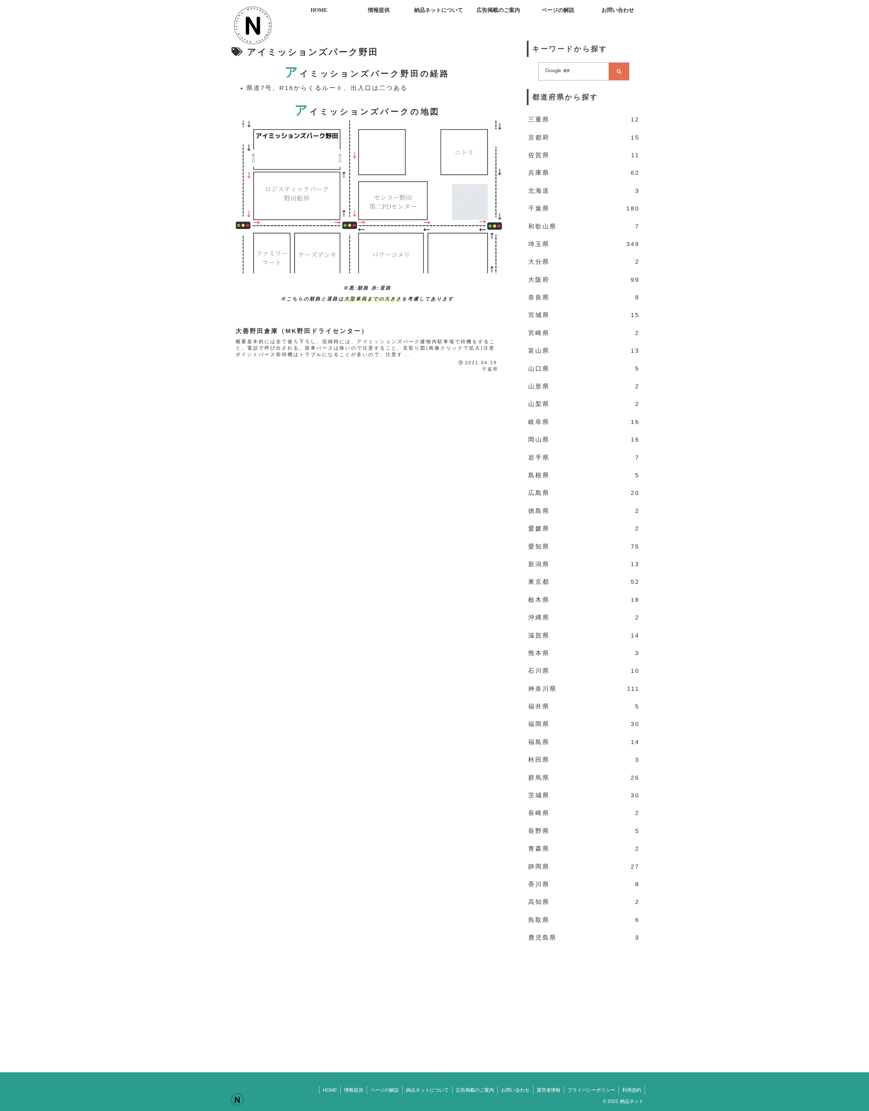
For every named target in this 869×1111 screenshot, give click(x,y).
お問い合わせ (515, 1090)
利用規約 (631, 1090)
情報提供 (353, 1090)
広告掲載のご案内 (475, 1090)
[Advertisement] (584, 1002)
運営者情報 (548, 1090)
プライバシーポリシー (591, 1090)
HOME (330, 1090)
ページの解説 (384, 1090)
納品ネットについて (427, 1090)
